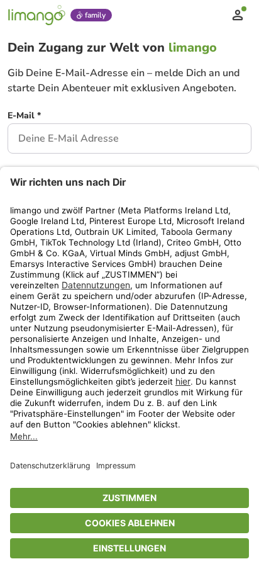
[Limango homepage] (36, 15)
